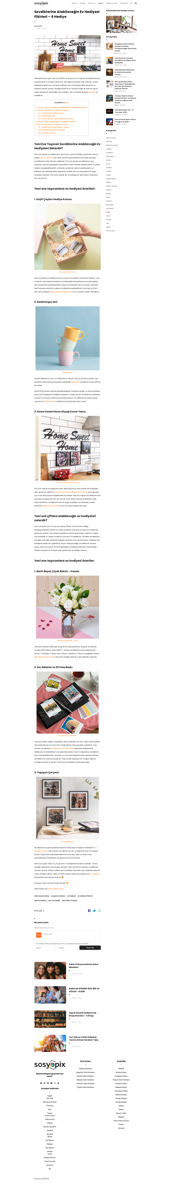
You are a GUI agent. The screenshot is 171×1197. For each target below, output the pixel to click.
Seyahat (108, 219)
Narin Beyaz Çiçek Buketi (44, 657)
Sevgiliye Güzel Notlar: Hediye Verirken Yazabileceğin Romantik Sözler (125, 47)
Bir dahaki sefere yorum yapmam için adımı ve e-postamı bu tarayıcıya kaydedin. (63, 943)
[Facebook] (41, 1083)
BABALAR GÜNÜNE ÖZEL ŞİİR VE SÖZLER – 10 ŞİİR (84, 990)
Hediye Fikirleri (111, 179)
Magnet (121, 1117)
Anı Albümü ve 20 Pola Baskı (68, 735)
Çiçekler (109, 149)
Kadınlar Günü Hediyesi (85, 1083)
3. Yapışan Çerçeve (47, 133)
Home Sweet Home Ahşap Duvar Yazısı (67, 482)
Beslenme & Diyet (112, 145)
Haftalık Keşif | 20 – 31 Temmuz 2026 (124, 111)
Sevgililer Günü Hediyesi (85, 1072)
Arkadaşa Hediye (121, 1091)
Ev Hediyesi (94, 874)
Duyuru (108, 160)
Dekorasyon (110, 156)
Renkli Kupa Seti (68, 372)
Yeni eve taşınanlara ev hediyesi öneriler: (52, 124)
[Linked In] (48, 1083)
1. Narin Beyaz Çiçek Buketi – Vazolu (53, 127)
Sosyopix (38, 26)
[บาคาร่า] (49, 1065)
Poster (121, 1124)
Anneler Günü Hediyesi (85, 1076)
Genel (108, 164)
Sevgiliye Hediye (121, 1076)
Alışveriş (123, 3)
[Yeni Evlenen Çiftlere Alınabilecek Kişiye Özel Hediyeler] (109, 60)
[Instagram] (55, 1083)
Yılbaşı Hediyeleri (85, 1069)
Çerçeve (121, 1128)
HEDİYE (121, 1069)
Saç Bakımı (110, 208)
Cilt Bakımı (109, 153)
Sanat (108, 216)
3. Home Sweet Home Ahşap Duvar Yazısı (55, 119)
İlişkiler (108, 182)
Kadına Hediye (121, 1095)
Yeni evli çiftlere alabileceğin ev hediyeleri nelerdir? (56, 122)
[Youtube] (51, 1083)
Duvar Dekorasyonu (121, 1121)
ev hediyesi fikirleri (85, 896)
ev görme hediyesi (58, 896)
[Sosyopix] (41, 3)
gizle (66, 102)
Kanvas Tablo (121, 1113)
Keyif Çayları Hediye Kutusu (67, 272)
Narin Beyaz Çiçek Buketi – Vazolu (67, 640)
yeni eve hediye (54, 900)
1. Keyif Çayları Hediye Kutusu (51, 113)
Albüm (121, 1109)
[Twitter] (44, 1083)
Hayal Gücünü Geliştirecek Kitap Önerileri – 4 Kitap (82, 1014)
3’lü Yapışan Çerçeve (67, 841)
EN (131, 3)
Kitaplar (108, 190)
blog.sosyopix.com (55, 889)
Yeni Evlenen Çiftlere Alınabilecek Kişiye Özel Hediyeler (125, 60)
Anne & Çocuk (111, 3)
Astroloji (109, 141)
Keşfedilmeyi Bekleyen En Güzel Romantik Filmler (124, 72)
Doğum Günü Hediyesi (85, 1087)
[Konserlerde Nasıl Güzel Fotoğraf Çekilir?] (109, 122)
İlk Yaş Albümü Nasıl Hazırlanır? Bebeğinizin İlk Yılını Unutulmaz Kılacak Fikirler (125, 85)
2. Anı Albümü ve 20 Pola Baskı (51, 130)
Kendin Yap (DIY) (111, 186)
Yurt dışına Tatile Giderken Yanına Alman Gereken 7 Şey (83, 1038)
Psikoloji (109, 201)
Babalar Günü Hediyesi (85, 1080)
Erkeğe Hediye (121, 1098)
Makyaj (108, 193)
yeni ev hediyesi (46, 158)
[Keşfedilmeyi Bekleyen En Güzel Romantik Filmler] (109, 72)
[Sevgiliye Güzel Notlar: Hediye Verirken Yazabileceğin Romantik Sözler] (109, 46)
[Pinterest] (58, 1083)
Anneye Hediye (121, 1083)
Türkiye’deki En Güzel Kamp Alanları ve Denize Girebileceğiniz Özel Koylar (125, 99)
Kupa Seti (75, 382)
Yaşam (82, 3)
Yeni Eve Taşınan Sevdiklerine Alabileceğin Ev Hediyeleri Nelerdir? (61, 107)
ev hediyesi (71, 896)
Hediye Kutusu (121, 1072)
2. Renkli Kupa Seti (46, 116)
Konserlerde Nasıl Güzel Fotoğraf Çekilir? (125, 120)
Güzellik (91, 3)
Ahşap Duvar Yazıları (50, 506)
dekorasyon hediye (41, 896)
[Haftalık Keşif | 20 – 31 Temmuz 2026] (109, 111)
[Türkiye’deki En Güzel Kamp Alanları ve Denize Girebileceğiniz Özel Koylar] (109, 98)
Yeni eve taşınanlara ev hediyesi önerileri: (52, 110)
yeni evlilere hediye (69, 900)
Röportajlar (110, 205)
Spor (107, 223)
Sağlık (74, 3)
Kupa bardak (49, 401)
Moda (108, 197)
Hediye (100, 3)
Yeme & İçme (110, 231)
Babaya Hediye (121, 1087)
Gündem (109, 167)
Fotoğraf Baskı (121, 1102)
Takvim (121, 1106)
